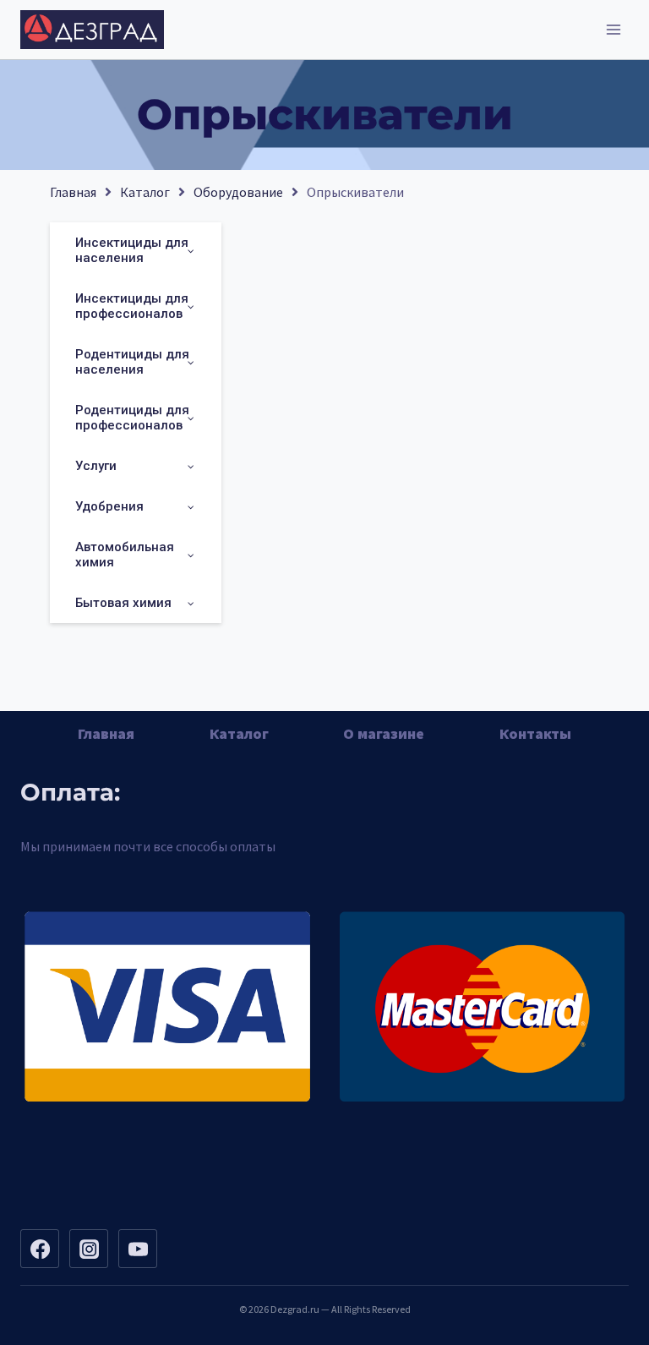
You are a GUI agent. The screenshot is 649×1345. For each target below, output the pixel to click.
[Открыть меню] (613, 29)
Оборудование (238, 191)
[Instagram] (88, 1248)
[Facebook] (39, 1248)
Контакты (535, 733)
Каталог (145, 191)
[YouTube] (137, 1248)
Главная (73, 191)
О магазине (383, 733)
